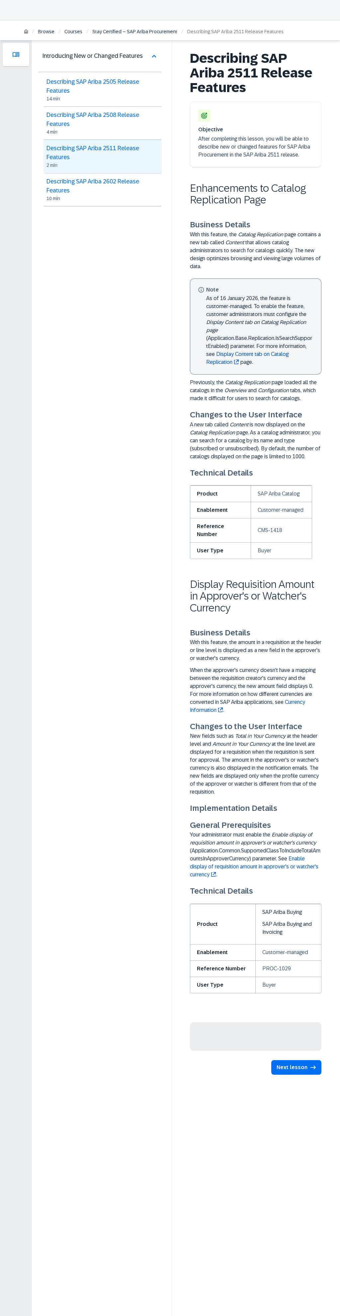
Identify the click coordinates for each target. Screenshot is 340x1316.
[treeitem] (100, 123)
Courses (73, 31)
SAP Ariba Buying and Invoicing (287, 928)
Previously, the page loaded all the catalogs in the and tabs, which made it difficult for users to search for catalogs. (253, 390)
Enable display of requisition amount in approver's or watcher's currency (254, 866)
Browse (46, 31)
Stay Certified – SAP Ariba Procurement (134, 31)
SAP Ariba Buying (282, 912)
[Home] (26, 32)
